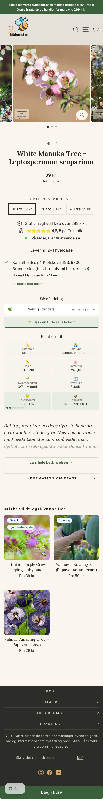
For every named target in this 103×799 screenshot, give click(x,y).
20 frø (51, 209)
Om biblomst (50, 713)
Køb (50, 691)
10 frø (22, 209)
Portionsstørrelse (51, 199)
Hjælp (50, 702)
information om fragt (51, 478)
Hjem (50, 143)
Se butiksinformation (27, 284)
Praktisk (50, 724)
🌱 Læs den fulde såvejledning (51, 322)
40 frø (80, 209)
